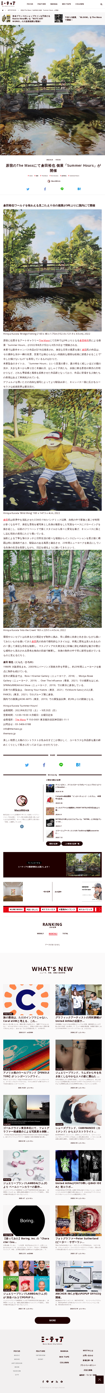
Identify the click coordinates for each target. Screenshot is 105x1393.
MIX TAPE (66, 4)
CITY (17, 1375)
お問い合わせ (88, 1355)
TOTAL (65, 933)
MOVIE (17, 1359)
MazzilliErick (55, 181)
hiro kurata (54, 176)
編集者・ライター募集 (88, 1375)
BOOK (17, 1367)
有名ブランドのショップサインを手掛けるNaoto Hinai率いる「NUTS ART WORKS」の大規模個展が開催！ (31, 19)
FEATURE (42, 4)
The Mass (45, 176)
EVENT (40, 1359)
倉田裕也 (64, 176)
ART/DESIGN (12, 10)
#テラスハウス (48, 909)
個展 (37, 176)
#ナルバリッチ (85, 909)
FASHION (17, 1371)
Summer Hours (74, 176)
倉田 (84, 349)
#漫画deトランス (67, 909)
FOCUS (30, 4)
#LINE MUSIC (16, 909)
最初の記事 (53, 844)
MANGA (54, 4)
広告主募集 (88, 1370)
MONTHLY (53, 933)
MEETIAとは (88, 1350)
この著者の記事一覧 (72, 844)
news (31, 176)
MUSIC (17, 1355)
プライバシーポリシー (88, 1365)
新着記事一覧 (88, 1360)
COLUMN (79, 4)
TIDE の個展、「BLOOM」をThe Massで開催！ (83, 18)
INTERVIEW (40, 1355)
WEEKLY (40, 933)
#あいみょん (32, 909)
